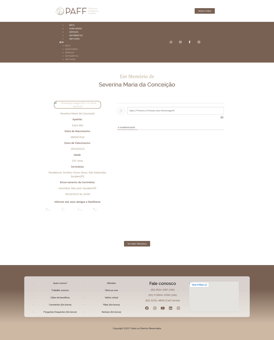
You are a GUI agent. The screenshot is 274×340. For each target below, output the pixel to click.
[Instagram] (180, 42)
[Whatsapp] (171, 42)
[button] (110, 42)
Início (67, 46)
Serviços (69, 52)
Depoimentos (71, 56)
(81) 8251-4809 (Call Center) (162, 300)
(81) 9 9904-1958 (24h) (162, 295)
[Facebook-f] (189, 42)
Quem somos (71, 49)
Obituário (74, 39)
